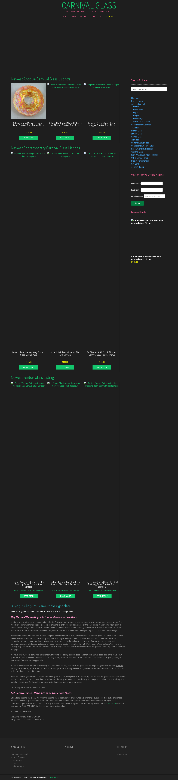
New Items (135, 98)
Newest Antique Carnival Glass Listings (40, 78)
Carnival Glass (89, 5)
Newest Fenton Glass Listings (33, 377)
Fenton (136, 106)
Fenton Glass (136, 130)
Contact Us (96, 16)
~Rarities (135, 127)
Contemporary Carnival (141, 124)
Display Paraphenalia (140, 161)
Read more (29, 596)
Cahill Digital (53, 777)
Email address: (137, 196)
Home (65, 16)
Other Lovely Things (139, 158)
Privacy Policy (16, 760)
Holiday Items (137, 101)
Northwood (138, 109)
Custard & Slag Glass (140, 143)
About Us (83, 16)
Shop (74, 16)
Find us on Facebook (19, 754)
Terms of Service (18, 757)
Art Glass (135, 140)
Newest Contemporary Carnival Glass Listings (45, 147)
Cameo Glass (136, 137)
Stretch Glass (136, 134)
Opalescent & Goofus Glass (143, 146)
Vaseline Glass (137, 152)
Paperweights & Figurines (142, 149)
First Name (136, 183)
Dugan (136, 115)
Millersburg (137, 118)
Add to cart (28, 138)
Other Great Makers (141, 121)
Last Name (136, 190)
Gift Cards (135, 164)
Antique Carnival (138, 104)
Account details (137, 167)
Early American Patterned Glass (144, 155)
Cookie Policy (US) (18, 766)
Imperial (136, 112)
